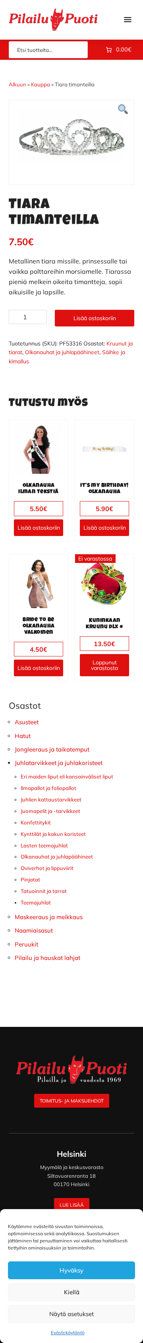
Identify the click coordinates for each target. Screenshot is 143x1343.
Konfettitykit (36, 822)
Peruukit (26, 944)
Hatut (23, 736)
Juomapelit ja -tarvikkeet (50, 811)
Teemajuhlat (36, 902)
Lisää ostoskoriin (94, 318)
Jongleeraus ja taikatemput (52, 749)
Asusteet (27, 722)
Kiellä (71, 1292)
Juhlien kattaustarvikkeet (51, 799)
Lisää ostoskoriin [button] (38, 527)
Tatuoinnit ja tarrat (44, 891)
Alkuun (17, 84)
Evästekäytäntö (68, 1332)
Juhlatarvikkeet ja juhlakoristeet (58, 763)
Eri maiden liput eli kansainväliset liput (67, 776)
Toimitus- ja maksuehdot (72, 1101)
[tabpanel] (71, 136)
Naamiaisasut (34, 930)
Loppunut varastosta (104, 665)
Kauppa (40, 84)
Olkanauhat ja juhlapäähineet (62, 352)
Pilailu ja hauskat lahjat (47, 957)
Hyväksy (71, 1270)
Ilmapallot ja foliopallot (48, 788)
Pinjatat (30, 879)
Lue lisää (72, 1205)
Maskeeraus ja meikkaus (49, 917)
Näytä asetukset (71, 1314)
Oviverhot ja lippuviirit (47, 868)
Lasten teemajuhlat (44, 845)
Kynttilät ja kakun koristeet (53, 834)
